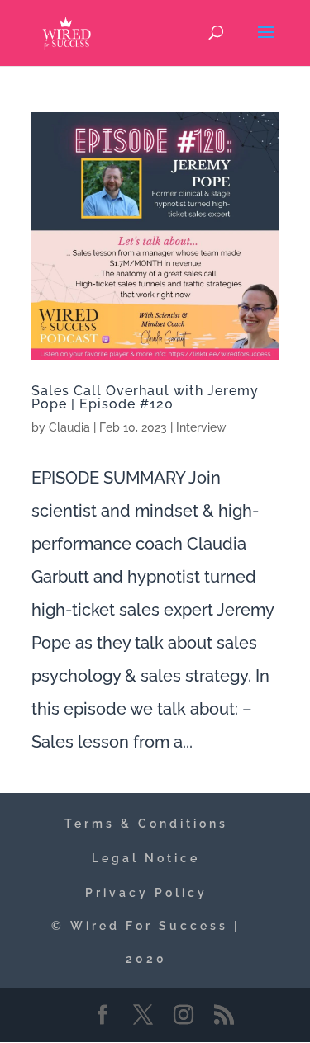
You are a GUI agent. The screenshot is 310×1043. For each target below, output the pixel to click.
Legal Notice (146, 858)
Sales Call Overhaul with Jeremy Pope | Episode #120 (145, 397)
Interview (201, 427)
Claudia (69, 427)
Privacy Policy (146, 892)
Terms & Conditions (146, 823)
